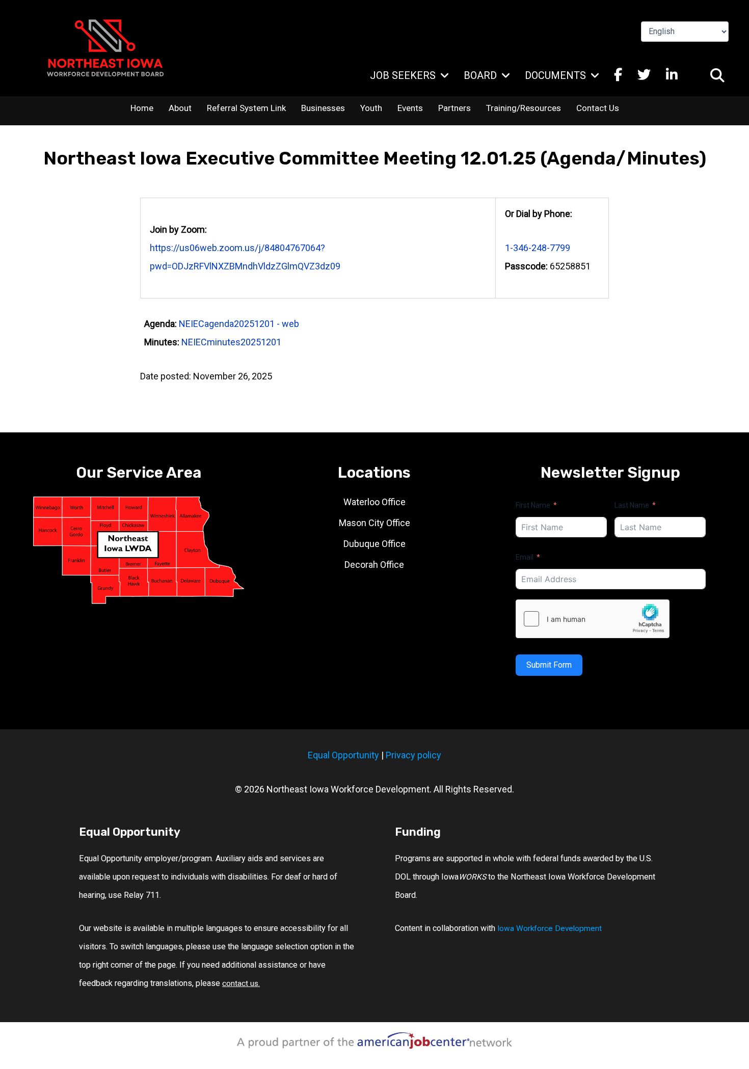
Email (524, 557)
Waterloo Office (374, 502)
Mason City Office (374, 522)
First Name (533, 505)
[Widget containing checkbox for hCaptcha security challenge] (593, 618)
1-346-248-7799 (537, 247)
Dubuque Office (374, 543)
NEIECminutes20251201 (231, 342)
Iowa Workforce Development (549, 928)
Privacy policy (413, 755)
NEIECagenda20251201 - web (239, 323)
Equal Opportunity (343, 755)
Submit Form (549, 665)
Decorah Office (374, 564)
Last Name (631, 505)
